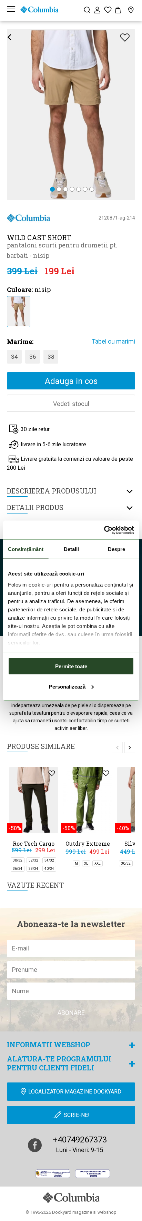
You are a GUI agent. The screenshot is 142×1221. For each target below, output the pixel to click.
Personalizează (67, 686)
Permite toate (71, 666)
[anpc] (53, 1173)
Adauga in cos (71, 381)
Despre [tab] (116, 549)
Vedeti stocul (71, 403)
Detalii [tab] (71, 549)
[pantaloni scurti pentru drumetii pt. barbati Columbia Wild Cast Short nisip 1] (18, 311)
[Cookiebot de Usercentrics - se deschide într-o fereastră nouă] (104, 530)
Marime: (20, 341)
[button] (52, 190)
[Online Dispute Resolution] (92, 1173)
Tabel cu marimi (113, 341)
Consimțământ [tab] (25, 549)
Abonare (71, 1012)
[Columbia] (39, 9)
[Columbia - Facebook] (35, 1145)
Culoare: (20, 289)
